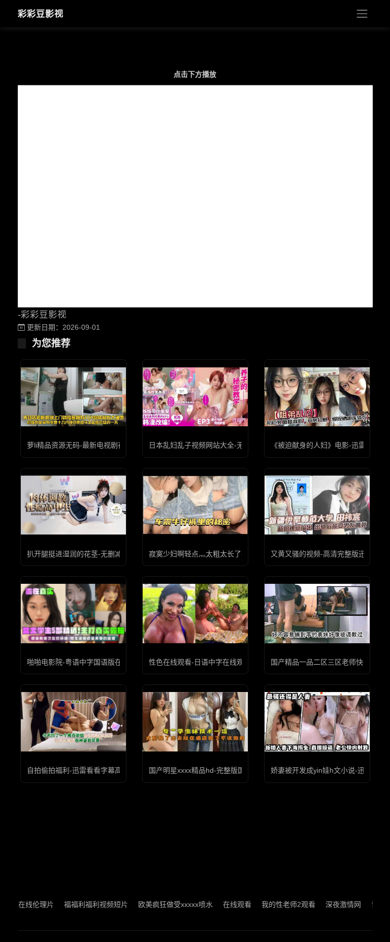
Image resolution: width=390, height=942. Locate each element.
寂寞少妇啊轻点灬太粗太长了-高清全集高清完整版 (228, 554)
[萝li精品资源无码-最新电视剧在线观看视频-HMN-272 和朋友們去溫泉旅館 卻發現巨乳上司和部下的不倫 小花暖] (73, 396)
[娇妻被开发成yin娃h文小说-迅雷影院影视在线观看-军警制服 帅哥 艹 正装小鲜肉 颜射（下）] (317, 721)
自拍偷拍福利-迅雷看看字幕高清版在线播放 (96, 770)
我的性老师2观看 (275, 904)
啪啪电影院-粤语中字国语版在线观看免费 (92, 662)
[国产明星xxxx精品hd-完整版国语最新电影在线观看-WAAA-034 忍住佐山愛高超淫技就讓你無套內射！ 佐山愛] (195, 721)
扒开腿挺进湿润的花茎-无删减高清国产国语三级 (103, 554)
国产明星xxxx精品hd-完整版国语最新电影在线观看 (229, 770)
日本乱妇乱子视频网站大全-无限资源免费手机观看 (228, 445)
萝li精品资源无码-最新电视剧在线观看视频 (93, 445)
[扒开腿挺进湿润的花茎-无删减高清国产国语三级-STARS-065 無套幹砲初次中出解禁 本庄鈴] (73, 505)
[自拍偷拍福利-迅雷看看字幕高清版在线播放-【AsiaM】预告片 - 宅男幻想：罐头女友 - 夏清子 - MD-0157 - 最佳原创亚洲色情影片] (73, 721)
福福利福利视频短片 (82, 904)
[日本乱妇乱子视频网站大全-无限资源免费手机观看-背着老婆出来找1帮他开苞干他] (195, 396)
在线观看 (223, 904)
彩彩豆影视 (40, 14)
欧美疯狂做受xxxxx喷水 (161, 904)
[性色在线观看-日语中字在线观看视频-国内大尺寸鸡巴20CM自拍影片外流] (195, 613)
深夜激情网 (329, 904)
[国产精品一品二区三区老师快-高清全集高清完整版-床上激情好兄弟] (317, 613)
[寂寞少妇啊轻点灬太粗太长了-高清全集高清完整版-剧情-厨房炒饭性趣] (195, 505)
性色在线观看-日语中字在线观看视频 (207, 662)
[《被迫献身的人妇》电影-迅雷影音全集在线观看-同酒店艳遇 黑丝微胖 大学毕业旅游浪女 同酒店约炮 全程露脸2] (317, 396)
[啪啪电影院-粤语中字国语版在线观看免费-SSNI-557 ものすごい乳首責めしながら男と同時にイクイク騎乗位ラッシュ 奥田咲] (73, 613)
